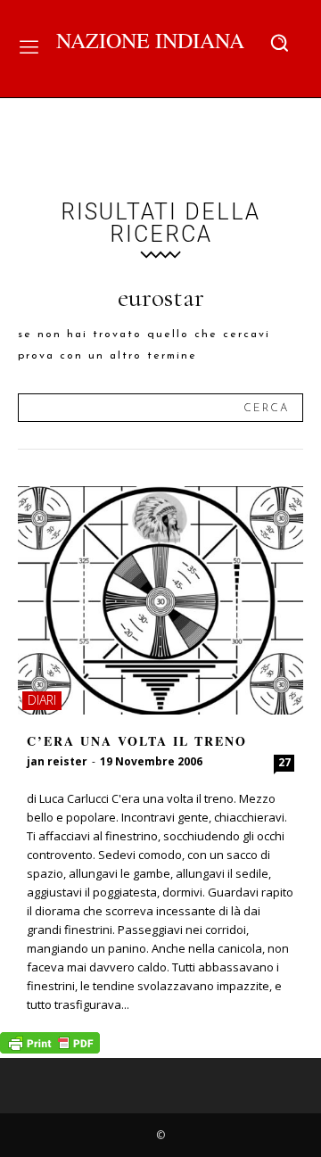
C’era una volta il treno (137, 740)
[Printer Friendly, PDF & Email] (50, 1048)
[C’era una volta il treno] (160, 600)
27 (284, 762)
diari (42, 699)
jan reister (57, 761)
